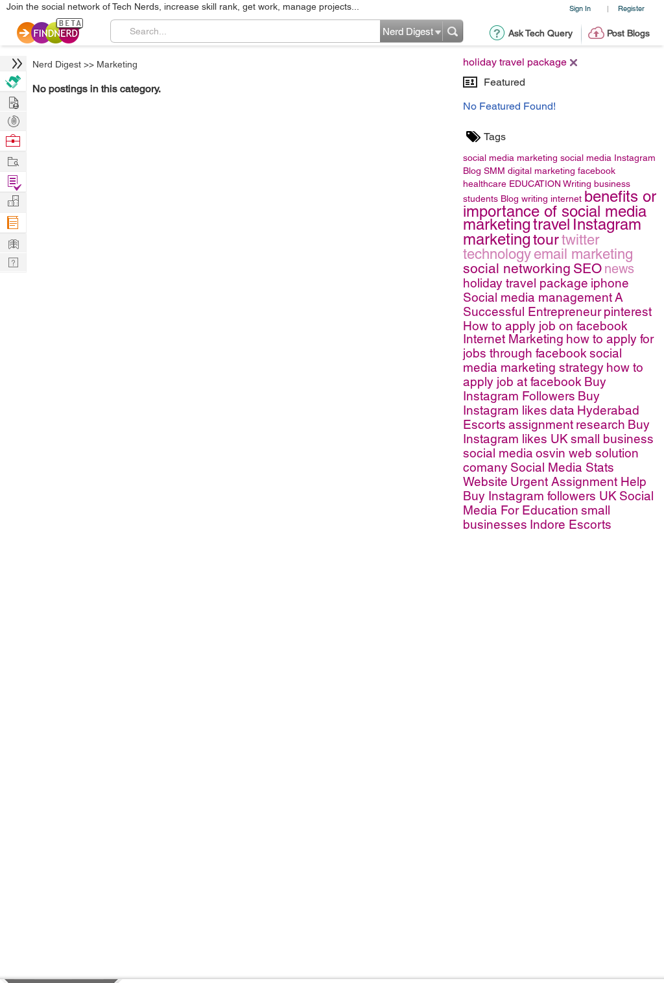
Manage (13, 182)
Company (13, 201)
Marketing (117, 64)
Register (631, 8)
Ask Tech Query (540, 33)
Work (13, 141)
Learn (13, 223)
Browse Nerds (13, 120)
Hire (13, 81)
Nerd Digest (56, 64)
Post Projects (13, 101)
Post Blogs (628, 33)
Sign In (580, 8)
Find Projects (13, 160)
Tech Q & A (13, 261)
